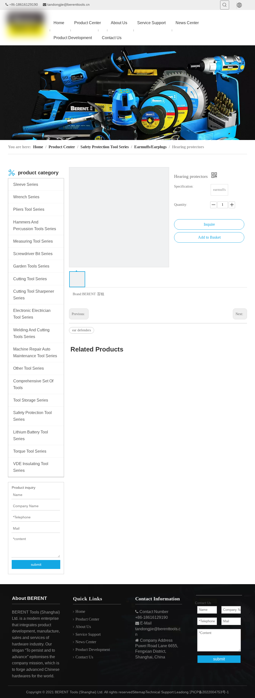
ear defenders (81, 330)
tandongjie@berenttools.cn (68, 4)
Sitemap (138, 692)
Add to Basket (209, 237)
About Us (83, 627)
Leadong (182, 692)
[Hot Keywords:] (224, 4)
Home (80, 611)
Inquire (209, 224)
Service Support (88, 634)
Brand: (77, 294)
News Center (85, 642)
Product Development (92, 649)
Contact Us (84, 657)
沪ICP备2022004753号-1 (209, 692)
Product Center (87, 619)
